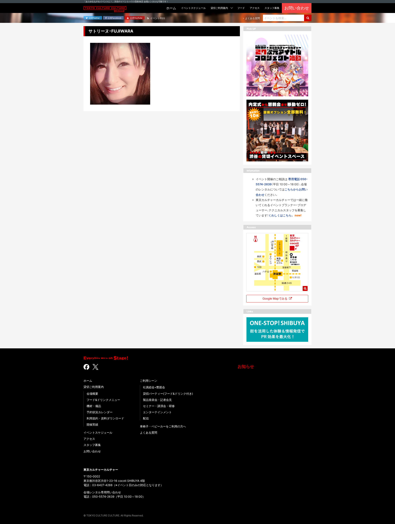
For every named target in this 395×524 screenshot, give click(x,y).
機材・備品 (94, 406)
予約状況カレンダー (100, 412)
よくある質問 (148, 432)
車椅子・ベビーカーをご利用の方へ (163, 426)
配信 (146, 418)
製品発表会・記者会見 (157, 399)
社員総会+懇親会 (154, 387)
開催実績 (92, 424)
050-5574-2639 (103, 496)
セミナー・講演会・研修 (159, 406)
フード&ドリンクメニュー (103, 399)
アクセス (89, 438)
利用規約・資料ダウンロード (105, 418)
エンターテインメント (157, 412)
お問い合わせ (92, 451)
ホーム (88, 380)
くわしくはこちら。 (281, 215)
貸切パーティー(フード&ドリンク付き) (168, 393)
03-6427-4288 (102, 485)
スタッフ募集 (92, 445)
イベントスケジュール (98, 432)
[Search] (307, 18)
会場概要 (92, 393)
